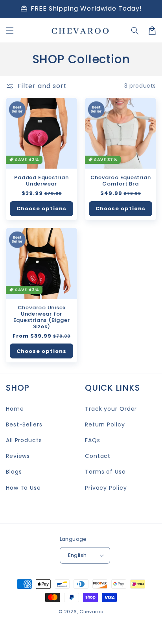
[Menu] (9, 30)
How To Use (23, 488)
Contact (97, 456)
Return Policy (105, 424)
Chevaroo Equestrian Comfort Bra (120, 181)
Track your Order (111, 409)
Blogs (14, 472)
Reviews (18, 456)
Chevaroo (91, 611)
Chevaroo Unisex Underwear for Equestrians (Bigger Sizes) (41, 317)
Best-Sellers (24, 424)
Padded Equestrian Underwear (41, 181)
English (77, 555)
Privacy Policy (106, 488)
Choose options (41, 208)
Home (15, 409)
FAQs (92, 440)
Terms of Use (105, 472)
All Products (24, 440)
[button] (135, 30)
